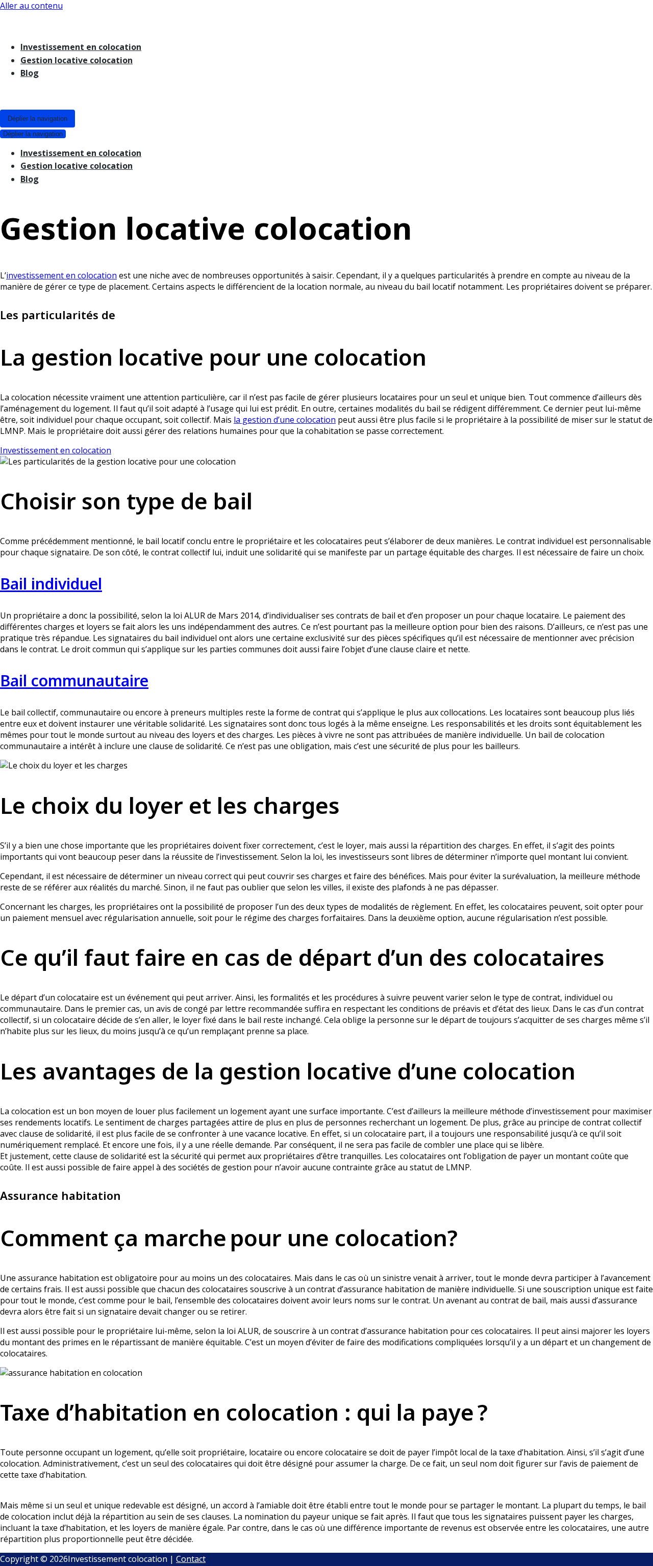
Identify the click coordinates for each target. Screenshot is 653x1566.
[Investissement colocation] (298, 22)
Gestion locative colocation (76, 60)
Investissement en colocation (80, 47)
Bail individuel (51, 583)
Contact (191, 1558)
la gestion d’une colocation (285, 419)
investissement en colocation (61, 275)
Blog (29, 73)
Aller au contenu (31, 5)
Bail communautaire (74, 680)
